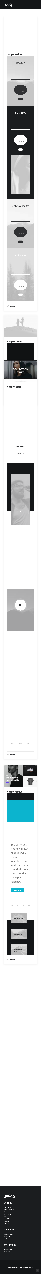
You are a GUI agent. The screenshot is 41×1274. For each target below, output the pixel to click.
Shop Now (17, 890)
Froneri (6, 1212)
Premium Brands (9, 1209)
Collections (20, 454)
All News (20, 724)
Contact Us (7, 1223)
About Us (6, 1221)
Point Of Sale (8, 1219)
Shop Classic (14, 386)
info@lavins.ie (8, 1249)
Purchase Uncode (22, 511)
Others (6, 1216)
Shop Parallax (14, 54)
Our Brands (7, 1207)
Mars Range (7, 1214)
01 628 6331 (7, 1252)
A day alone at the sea (20, 716)
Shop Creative (14, 791)
